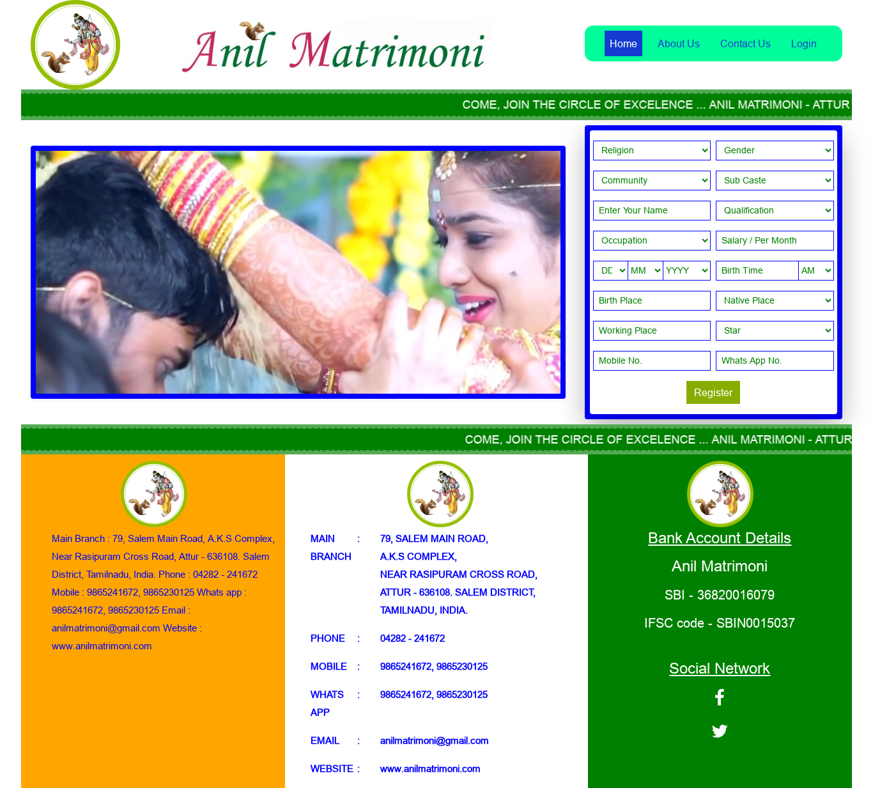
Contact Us (745, 43)
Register (713, 392)
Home (623, 43)
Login (804, 43)
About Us (679, 43)
